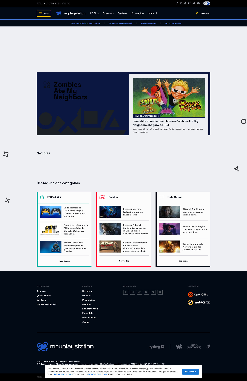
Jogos (85, 321)
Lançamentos (90, 308)
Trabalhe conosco (47, 304)
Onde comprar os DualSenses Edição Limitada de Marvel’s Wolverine (74, 212)
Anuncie (41, 291)
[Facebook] (177, 3)
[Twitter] (194, 3)
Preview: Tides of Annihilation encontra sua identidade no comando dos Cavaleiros (135, 229)
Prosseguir (190, 372)
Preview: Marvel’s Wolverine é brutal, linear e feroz (133, 212)
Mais (151, 13)
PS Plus (94, 13)
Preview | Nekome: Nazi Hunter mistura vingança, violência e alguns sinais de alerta (135, 246)
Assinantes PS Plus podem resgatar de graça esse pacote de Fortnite (75, 247)
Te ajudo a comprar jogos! (120, 23)
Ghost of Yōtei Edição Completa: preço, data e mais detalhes (195, 229)
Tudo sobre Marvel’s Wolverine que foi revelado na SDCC (193, 247)
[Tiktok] (185, 3)
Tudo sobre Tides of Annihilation (85, 23)
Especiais (108, 13)
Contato (41, 299)
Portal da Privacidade (97, 374)
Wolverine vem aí (148, 23)
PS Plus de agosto (173, 23)
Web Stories (89, 317)
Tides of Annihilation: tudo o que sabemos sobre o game (194, 212)
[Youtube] (198, 3)
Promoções (138, 13)
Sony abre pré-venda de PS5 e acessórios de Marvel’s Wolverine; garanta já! (76, 229)
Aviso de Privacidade (63, 374)
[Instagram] (181, 3)
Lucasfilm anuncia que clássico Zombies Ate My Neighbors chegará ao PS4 (165, 123)
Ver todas (65, 261)
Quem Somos (44, 295)
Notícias (87, 291)
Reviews (122, 13)
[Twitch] (189, 3)
